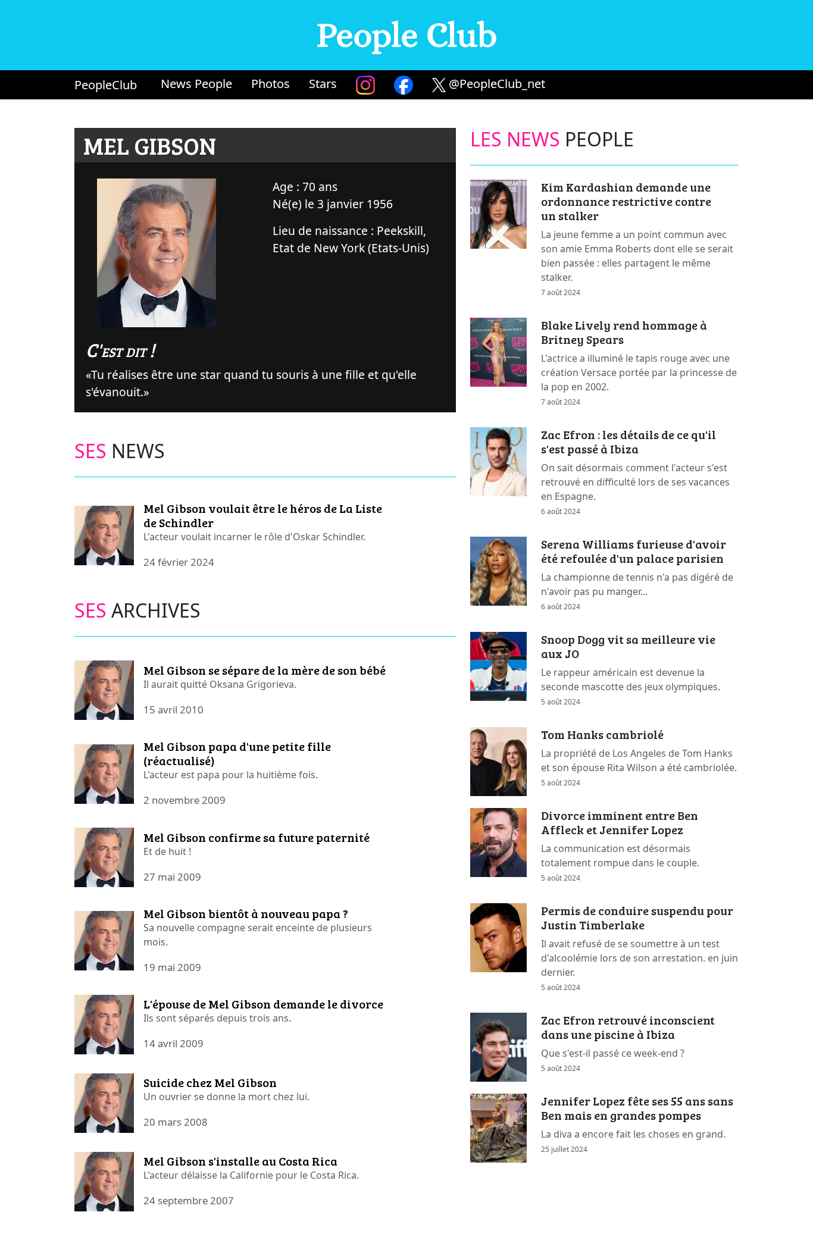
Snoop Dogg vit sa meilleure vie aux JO (628, 646)
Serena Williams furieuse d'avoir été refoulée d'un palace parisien (633, 550)
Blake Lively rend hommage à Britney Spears (624, 332)
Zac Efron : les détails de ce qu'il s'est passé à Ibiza (628, 441)
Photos (270, 84)
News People (196, 84)
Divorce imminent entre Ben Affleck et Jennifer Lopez (619, 822)
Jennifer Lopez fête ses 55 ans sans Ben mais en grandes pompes (637, 1107)
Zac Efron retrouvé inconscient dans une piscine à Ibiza (628, 1026)
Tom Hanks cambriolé (602, 734)
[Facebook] (403, 84)
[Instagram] (365, 84)
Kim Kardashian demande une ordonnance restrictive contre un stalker (626, 201)
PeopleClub (105, 85)
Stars (323, 84)
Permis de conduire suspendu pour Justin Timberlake (637, 917)
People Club (407, 34)
